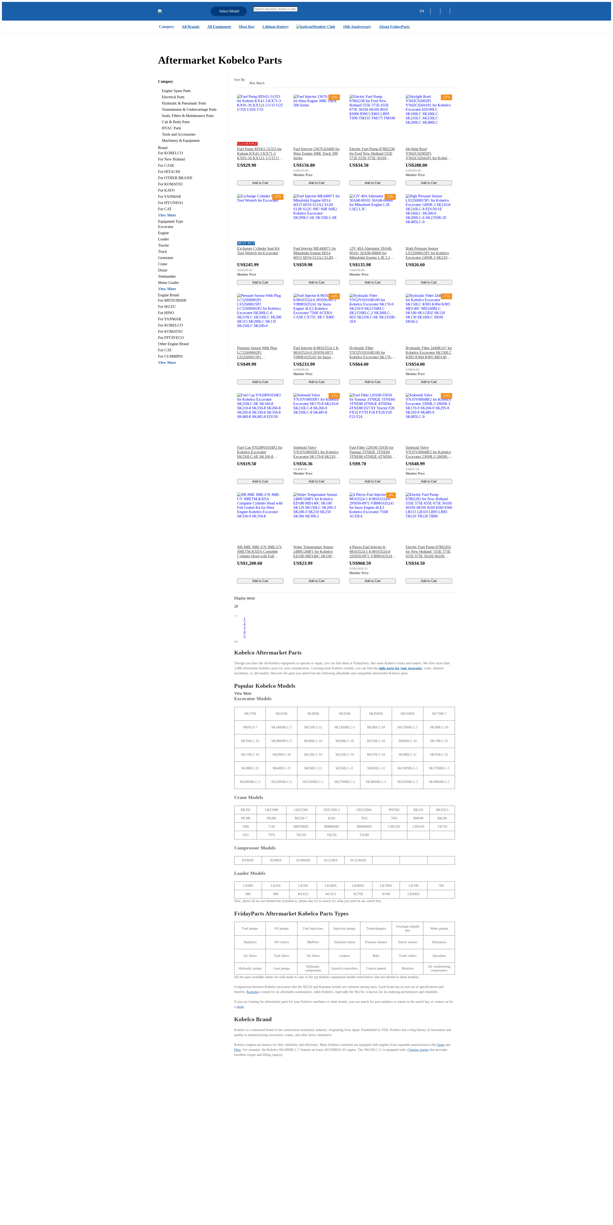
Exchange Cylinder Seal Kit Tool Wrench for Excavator (258, 250)
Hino (237, 1050)
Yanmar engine (418, 1050)
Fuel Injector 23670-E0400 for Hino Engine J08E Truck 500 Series (316, 153)
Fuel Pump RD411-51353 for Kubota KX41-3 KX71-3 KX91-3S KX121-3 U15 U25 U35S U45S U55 (260, 153)
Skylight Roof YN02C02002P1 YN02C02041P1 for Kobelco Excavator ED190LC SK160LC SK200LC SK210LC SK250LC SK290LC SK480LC (428, 153)
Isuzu (440, 1045)
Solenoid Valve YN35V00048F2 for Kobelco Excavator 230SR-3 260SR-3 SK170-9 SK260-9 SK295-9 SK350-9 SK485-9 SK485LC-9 (428, 452)
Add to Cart (260, 183)
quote (240, 1007)
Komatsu (253, 992)
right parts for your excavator (400, 668)
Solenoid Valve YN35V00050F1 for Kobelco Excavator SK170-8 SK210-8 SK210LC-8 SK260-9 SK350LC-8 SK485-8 (316, 452)
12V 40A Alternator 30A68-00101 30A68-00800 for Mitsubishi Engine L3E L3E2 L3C (371, 253)
